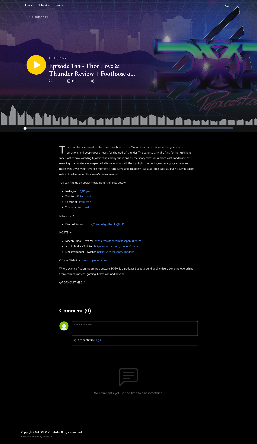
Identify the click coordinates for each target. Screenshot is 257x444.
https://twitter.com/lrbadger (115, 252)
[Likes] (51, 81)
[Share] (93, 81)
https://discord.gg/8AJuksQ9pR (104, 224)
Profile (59, 5)
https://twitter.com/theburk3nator (116, 246)
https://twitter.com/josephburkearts (118, 241)
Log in (98, 340)
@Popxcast (87, 191)
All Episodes (38, 17)
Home (29, 5)
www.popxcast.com (94, 260)
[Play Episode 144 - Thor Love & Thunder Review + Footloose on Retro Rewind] (36, 65)
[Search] (227, 5)
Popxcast (85, 202)
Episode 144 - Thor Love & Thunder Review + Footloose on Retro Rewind (91, 69)
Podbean (47, 436)
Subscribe (44, 5)
